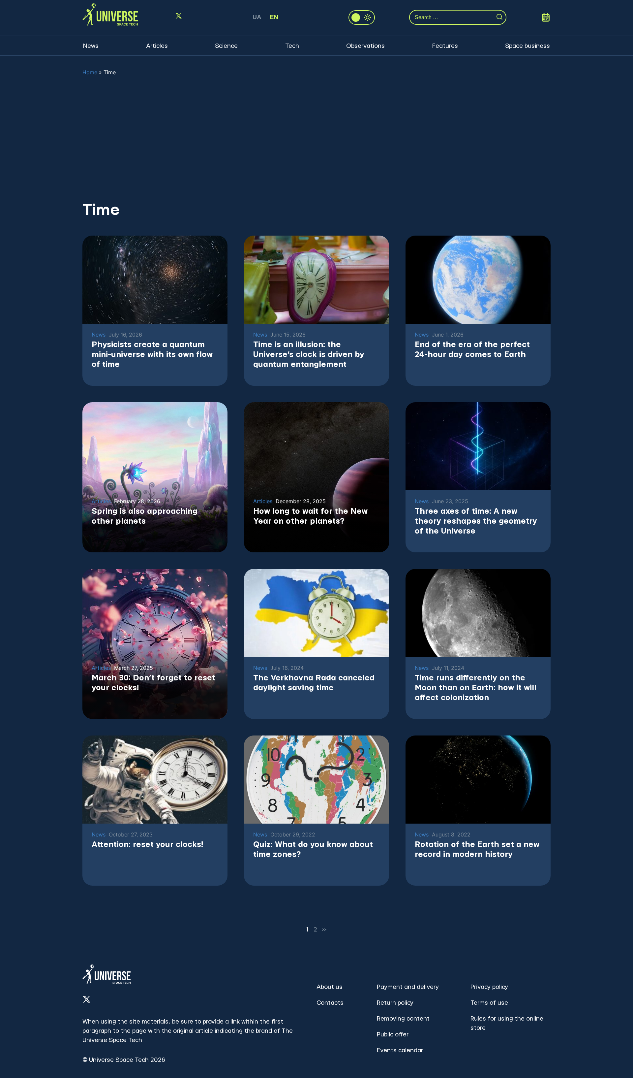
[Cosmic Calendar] (546, 17)
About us (329, 987)
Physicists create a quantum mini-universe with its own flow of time (152, 355)
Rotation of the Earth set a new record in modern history (477, 850)
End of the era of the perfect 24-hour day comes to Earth (472, 350)
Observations (365, 46)
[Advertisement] (316, 138)
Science (226, 46)
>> (324, 930)
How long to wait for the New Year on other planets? (310, 516)
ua (257, 17)
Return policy (395, 1003)
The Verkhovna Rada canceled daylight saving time (314, 683)
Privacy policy (489, 987)
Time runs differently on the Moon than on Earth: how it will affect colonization (475, 688)
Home (89, 72)
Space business (527, 46)
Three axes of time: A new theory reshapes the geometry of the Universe (476, 521)
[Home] (110, 17)
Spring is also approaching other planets (144, 516)
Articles (157, 46)
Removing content (403, 1019)
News (91, 46)
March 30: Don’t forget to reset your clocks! (153, 683)
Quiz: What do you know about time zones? (313, 850)
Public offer (392, 1034)
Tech (292, 46)
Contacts (330, 1003)
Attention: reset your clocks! (147, 845)
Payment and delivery (408, 987)
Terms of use (489, 1003)
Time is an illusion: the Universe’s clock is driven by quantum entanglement (308, 355)
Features (445, 46)
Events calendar (400, 1050)
